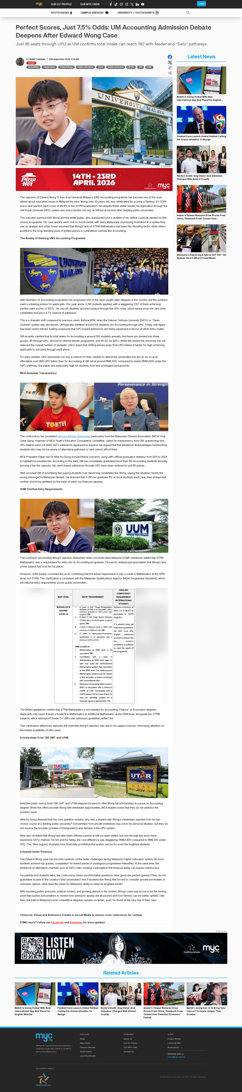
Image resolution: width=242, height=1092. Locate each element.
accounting (33, 67)
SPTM (131, 67)
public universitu (115, 67)
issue (100, 67)
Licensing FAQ (174, 1043)
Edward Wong (66, 67)
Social (31, 63)
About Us (128, 1039)
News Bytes (85, 1043)
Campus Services (87, 1047)
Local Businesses (87, 1056)
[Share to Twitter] (170, 62)
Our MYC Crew (130, 1047)
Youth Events (86, 1052)
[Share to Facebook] (170, 57)
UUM (149, 67)
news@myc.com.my (176, 1057)
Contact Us (129, 1052)
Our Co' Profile (130, 1043)
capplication (49, 67)
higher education (85, 67)
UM (140, 67)
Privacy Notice (174, 1039)
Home (82, 1039)
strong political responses (73, 436)
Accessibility (173, 1047)
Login (201, 3)
